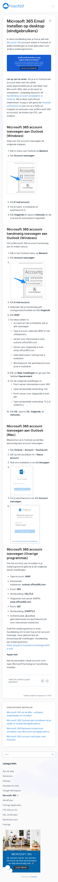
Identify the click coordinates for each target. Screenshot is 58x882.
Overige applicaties (12, 805)
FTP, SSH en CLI (10, 810)
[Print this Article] (50, 21)
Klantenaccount (10, 819)
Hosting (6, 781)
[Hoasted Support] (13, 7)
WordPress (8, 800)
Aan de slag (8, 771)
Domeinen (8, 776)
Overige (6, 824)
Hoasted (34, 877)
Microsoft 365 (14, 42)
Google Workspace (12, 790)
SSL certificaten (10, 814)
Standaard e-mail (11, 785)
